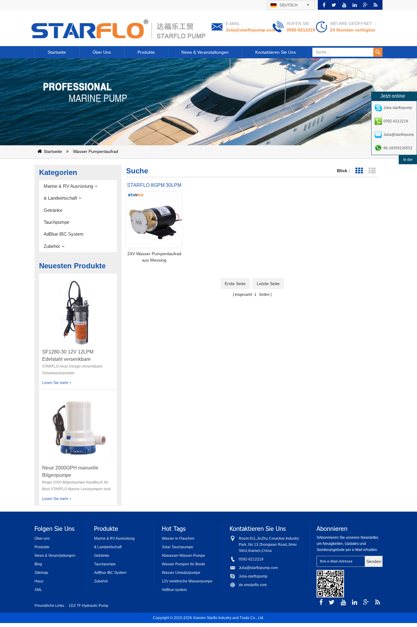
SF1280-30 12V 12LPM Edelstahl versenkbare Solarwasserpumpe (67, 356)
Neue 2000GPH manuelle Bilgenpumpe (70, 471)
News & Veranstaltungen (205, 52)
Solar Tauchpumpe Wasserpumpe (177, 547)
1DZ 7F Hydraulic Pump (88, 605)
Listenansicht (372, 170)
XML (38, 590)
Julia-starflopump (253, 576)
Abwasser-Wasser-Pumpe (183, 555)
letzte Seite (268, 283)
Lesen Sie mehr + (56, 383)
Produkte (146, 52)
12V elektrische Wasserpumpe (187, 581)
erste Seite (235, 283)
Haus (38, 581)
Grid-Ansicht (359, 170)
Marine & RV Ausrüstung (68, 186)
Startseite (57, 52)
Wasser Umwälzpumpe (181, 573)
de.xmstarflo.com (253, 585)
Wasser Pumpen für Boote (183, 564)
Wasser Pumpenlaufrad (95, 151)
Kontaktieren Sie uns (275, 52)
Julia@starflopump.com (250, 29)
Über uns (101, 52)
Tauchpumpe (56, 222)
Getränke (53, 210)
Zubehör (52, 246)
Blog (38, 564)
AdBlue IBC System (64, 234)
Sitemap (41, 573)
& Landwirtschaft (60, 198)
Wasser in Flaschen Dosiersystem (178, 539)
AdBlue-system (174, 590)
